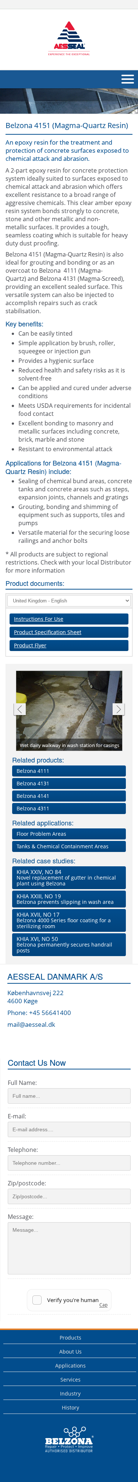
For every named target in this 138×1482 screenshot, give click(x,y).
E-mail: (17, 1116)
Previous (19, 710)
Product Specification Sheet (47, 632)
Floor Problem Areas (41, 833)
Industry (70, 1393)
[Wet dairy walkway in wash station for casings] (69, 711)
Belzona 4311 (33, 808)
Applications (70, 1365)
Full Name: (22, 1082)
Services (70, 1379)
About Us (70, 1351)
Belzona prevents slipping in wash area (65, 898)
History (70, 1407)
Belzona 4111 (33, 770)
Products (70, 1337)
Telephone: (23, 1149)
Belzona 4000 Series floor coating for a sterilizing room (64, 920)
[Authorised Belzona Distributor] (69, 38)
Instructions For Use (38, 618)
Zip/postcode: (27, 1183)
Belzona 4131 (33, 783)
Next (118, 710)
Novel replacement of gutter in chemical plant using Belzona (66, 877)
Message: (20, 1216)
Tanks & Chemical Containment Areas (63, 846)
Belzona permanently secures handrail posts (64, 944)
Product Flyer (30, 645)
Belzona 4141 (33, 795)
